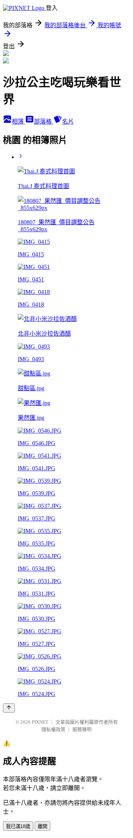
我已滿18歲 (18, 826)
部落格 (43, 121)
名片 (68, 121)
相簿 (18, 121)
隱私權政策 (53, 729)
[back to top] (9, 708)
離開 (42, 826)
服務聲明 (82, 729)
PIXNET (40, 722)
